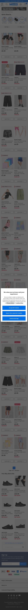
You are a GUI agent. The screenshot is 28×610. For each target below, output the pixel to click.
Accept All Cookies (14, 307)
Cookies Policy (19, 303)
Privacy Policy (10, 303)
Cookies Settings (14, 318)
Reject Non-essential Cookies (14, 313)
